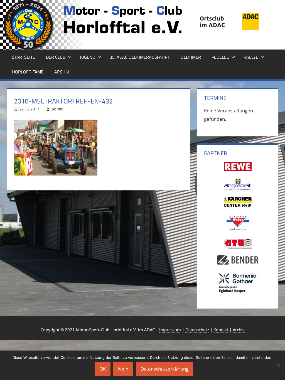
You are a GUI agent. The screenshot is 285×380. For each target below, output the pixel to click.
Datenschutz (197, 329)
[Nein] (278, 365)
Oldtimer (191, 57)
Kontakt (220, 329)
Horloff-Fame (27, 71)
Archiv (61, 71)
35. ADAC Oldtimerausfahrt (140, 57)
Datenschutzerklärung (164, 369)
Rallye (251, 57)
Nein (123, 369)
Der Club (55, 57)
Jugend (87, 57)
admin (58, 109)
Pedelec (220, 57)
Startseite (23, 57)
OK (102, 369)
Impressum (170, 329)
